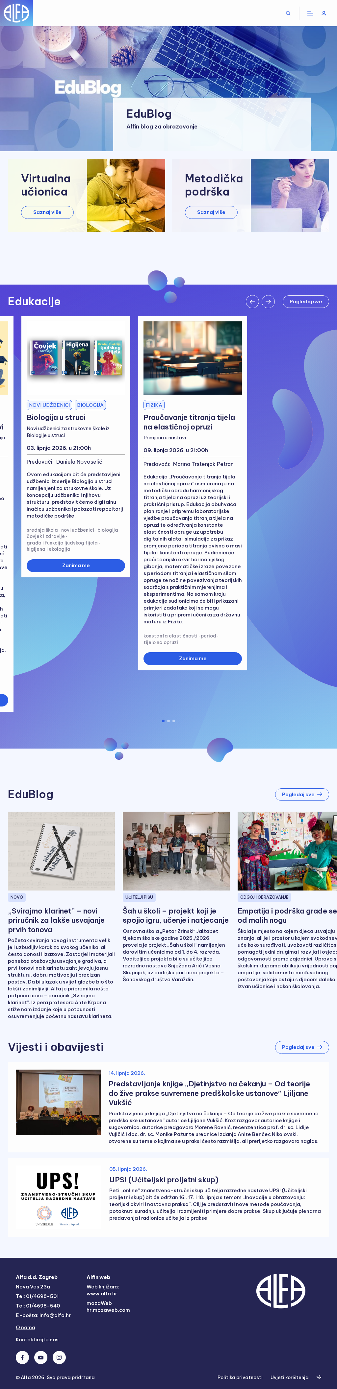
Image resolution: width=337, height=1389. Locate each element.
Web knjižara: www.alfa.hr (103, 1290)
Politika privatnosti (240, 1377)
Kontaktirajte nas (37, 1339)
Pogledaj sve (306, 301)
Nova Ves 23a (33, 1287)
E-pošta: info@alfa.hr (43, 1315)
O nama (25, 1327)
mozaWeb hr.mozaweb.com (108, 1306)
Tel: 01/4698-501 (37, 1296)
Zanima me (76, 565)
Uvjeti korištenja (290, 1377)
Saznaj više (47, 212)
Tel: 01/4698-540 (38, 1306)
